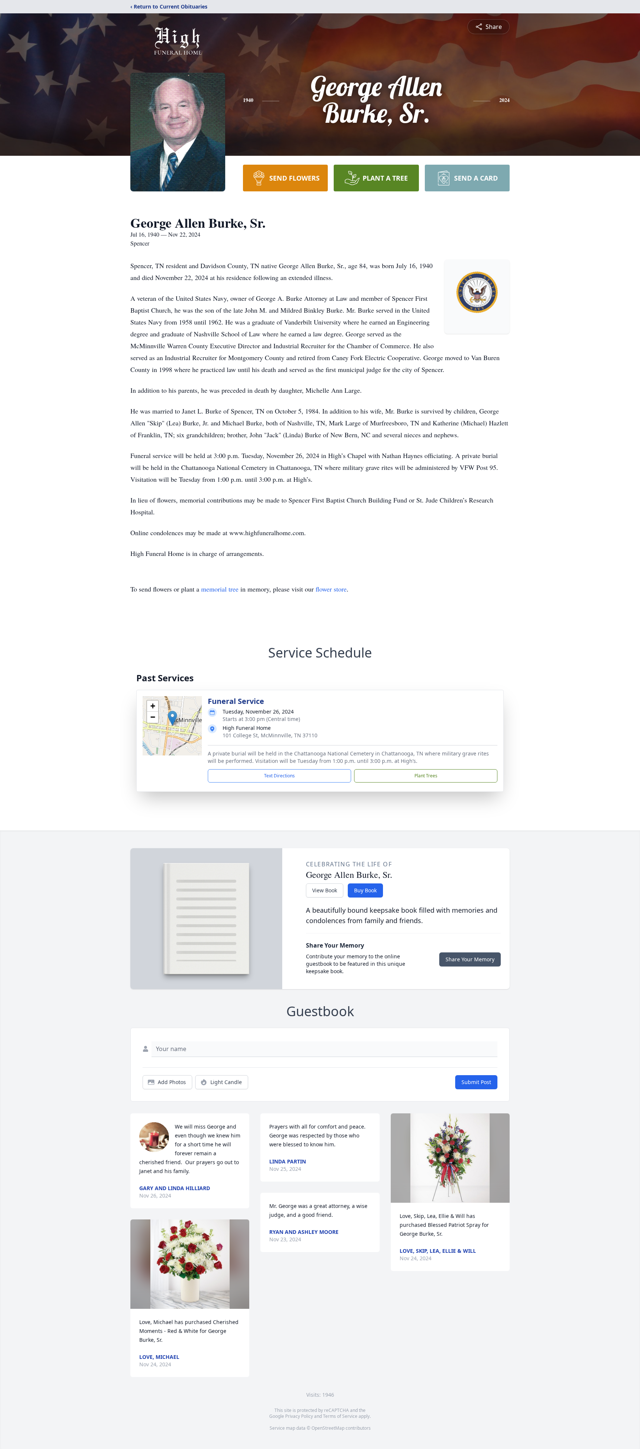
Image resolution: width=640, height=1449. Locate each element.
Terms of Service (340, 1416)
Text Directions (279, 776)
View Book (324, 890)
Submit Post (476, 1082)
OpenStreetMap (327, 1428)
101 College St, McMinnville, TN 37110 (270, 735)
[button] (172, 718)
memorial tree (220, 588)
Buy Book (365, 890)
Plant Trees (425, 776)
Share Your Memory (470, 959)
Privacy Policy (299, 1416)
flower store (331, 588)
